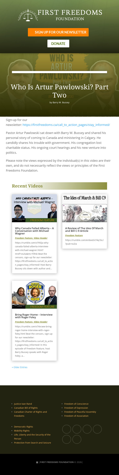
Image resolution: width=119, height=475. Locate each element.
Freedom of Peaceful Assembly (80, 411)
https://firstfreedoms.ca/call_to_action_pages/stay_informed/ (66, 125)
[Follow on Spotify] (76, 439)
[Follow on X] (87, 429)
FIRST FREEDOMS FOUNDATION (57, 462)
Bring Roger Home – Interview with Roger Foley (34, 316)
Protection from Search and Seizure (32, 442)
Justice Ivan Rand (23, 403)
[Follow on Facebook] (66, 429)
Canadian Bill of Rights (26, 407)
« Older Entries (19, 367)
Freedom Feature (24, 238)
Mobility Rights (22, 430)
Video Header (40, 238)
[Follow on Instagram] (97, 429)
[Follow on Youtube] (76, 429)
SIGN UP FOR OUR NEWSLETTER (60, 32)
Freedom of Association (76, 415)
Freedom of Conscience (76, 403)
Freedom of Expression (76, 407)
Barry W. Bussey (61, 102)
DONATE (58, 44)
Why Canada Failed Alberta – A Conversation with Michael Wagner (34, 230)
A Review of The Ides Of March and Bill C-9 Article (84, 229)
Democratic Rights (23, 426)
